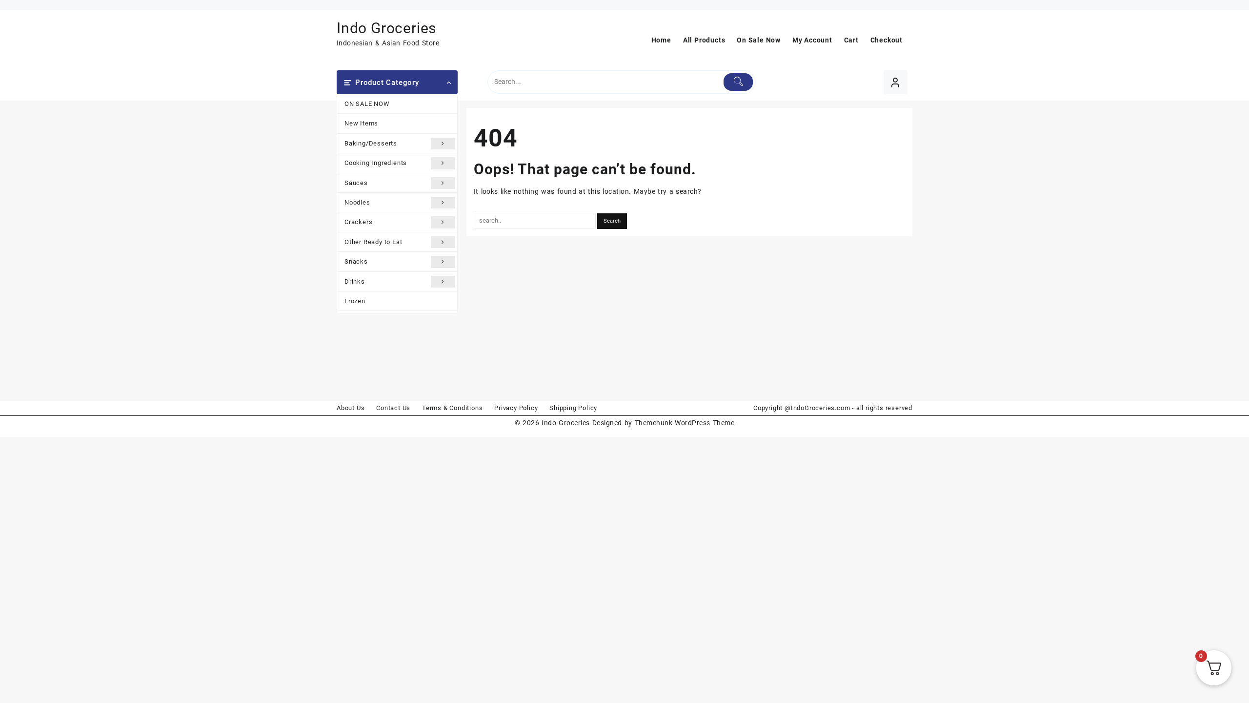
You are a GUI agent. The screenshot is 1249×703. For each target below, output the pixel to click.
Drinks (354, 281)
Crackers (358, 222)
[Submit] (738, 82)
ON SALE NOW (367, 103)
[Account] (895, 82)
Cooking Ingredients (375, 162)
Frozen (354, 301)
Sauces (356, 182)
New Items (361, 123)
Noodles (357, 202)
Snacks (356, 261)
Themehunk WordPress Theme (684, 423)
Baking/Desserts (370, 143)
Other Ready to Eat (373, 242)
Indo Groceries (386, 28)
